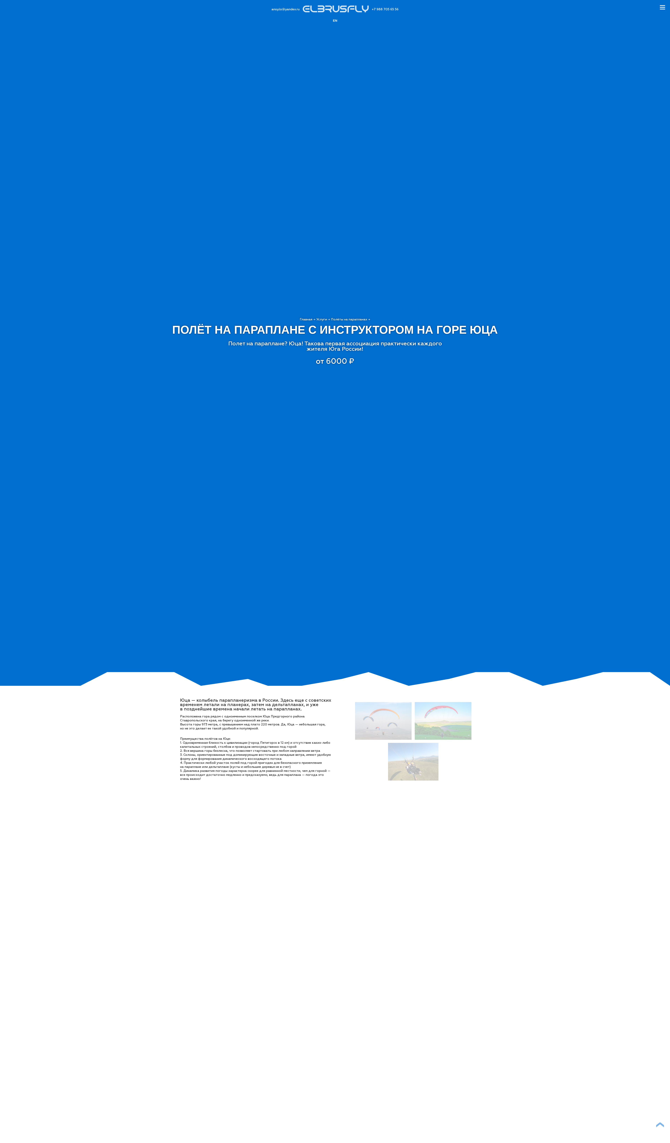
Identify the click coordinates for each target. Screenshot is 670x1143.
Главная (306, 319)
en (335, 20)
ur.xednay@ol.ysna (285, 9)
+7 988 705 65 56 (385, 9)
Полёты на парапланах (349, 319)
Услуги (321, 319)
